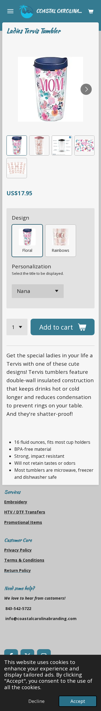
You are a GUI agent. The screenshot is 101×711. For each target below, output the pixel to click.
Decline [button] (36, 701)
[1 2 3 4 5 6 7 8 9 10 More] (16, 327)
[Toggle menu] (10, 11)
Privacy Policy (18, 550)
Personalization (31, 266)
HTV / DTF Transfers (24, 512)
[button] (16, 145)
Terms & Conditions (24, 560)
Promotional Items (23, 522)
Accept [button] (77, 701)
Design (20, 217)
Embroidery (15, 501)
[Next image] (86, 89)
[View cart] (90, 11)
